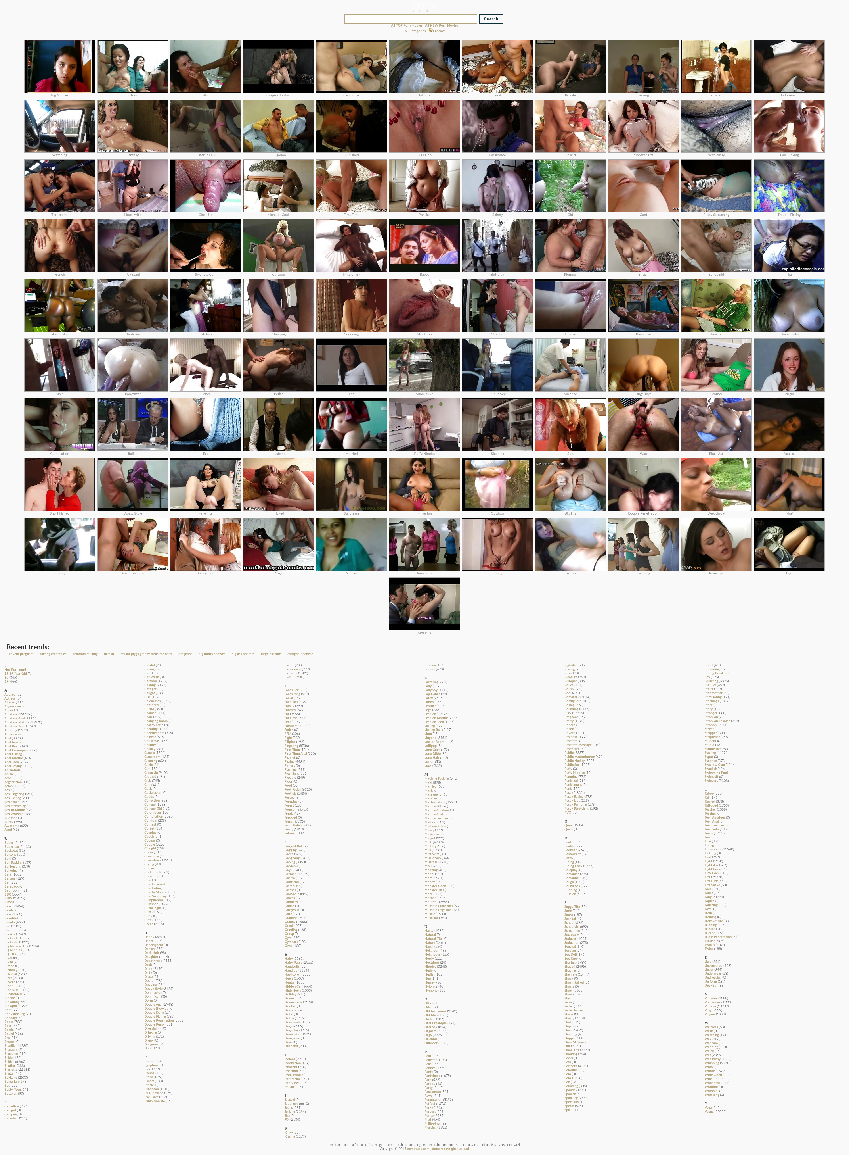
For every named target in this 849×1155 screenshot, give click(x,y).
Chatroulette (153, 725)
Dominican (152, 996)
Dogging (150, 984)
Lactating (431, 682)
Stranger (711, 713)
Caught (149, 693)
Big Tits (10, 954)
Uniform (711, 981)
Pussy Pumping (575, 804)
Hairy (289, 958)
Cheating (151, 729)
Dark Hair (151, 953)
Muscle (429, 914)
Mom (428, 878)
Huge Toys (292, 1030)
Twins (709, 949)
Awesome (11, 826)
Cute (147, 920)
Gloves (290, 898)
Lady (428, 686)
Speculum (571, 1102)
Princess (570, 725)
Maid (428, 782)
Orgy (428, 1035)
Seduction (571, 942)
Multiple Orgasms (437, 910)
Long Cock (432, 749)
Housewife (293, 1022)
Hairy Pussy (293, 962)
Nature (429, 942)
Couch (149, 836)
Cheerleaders (154, 733)
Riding (569, 862)
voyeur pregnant (21, 654)
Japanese (291, 1103)
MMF (428, 866)
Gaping (290, 862)
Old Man (431, 1015)
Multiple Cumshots (438, 906)
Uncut (709, 969)
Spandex (570, 1090)
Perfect (429, 1103)
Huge (289, 1026)
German (290, 874)
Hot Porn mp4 (15, 669)
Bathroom (12, 890)
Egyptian (151, 1065)
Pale (427, 1064)
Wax (708, 1039)
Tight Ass (711, 865)
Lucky (428, 765)
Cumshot (151, 904)
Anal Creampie (15, 750)
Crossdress (152, 860)
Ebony (149, 1061)
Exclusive (151, 1097)
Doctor (149, 980)
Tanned (710, 801)
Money (429, 882)
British (9, 1061)
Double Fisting (155, 1016)
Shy (567, 998)
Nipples (430, 966)
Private (569, 733)
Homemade (293, 1002)
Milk (427, 850)
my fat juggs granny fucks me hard (146, 654)
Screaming (572, 930)
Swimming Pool (716, 772)
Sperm (569, 1106)
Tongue (710, 897)
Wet (708, 1055)
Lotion (429, 761)
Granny (290, 922)
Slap (567, 1026)
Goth (288, 914)
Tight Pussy (713, 869)
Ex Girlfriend (153, 1093)
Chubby (150, 745)
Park (427, 1080)
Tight (708, 861)
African (9, 702)
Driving (149, 1036)
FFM (288, 734)
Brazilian (10, 1045)
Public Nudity (574, 761)
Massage (431, 794)
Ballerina (11, 870)
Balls (8, 874)
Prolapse (571, 737)
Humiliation (293, 1034)
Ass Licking (12, 798)
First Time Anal (296, 753)
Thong (709, 845)
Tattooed (711, 805)
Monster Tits (434, 890)
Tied (708, 857)
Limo (428, 734)
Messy (429, 830)
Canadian (11, 1118)
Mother (430, 898)
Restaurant (572, 854)
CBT (147, 697)
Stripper (711, 733)
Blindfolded (13, 994)
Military (430, 846)
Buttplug (10, 1093)
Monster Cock (435, 886)
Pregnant (571, 717)
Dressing (150, 1028)
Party (428, 1088)
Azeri (8, 830)
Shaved (569, 966)
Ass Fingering (14, 794)
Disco (148, 976)
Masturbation (434, 802)
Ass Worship (13, 814)
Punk (568, 788)
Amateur (10, 714)
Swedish (711, 769)
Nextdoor (431, 962)
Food (288, 785)
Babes (9, 842)
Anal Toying (13, 766)
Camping (11, 1114)
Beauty (9, 922)
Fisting (289, 761)
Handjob (291, 970)
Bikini (8, 962)
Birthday (10, 970)
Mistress (431, 862)
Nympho (431, 990)
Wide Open (713, 1075)
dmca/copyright (444, 1149)
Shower (570, 994)
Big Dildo (11, 942)
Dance (149, 941)
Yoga (708, 1107)
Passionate (432, 1092)
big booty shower (212, 654)
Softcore (570, 1066)
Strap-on (711, 717)
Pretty (569, 721)
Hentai (290, 982)
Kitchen (430, 665)
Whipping (712, 1063)
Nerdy (429, 958)
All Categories (415, 31)
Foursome (292, 809)
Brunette (10, 1069)
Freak (289, 813)
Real (567, 842)
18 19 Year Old (15, 673)
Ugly (708, 961)
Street (709, 729)
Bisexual (10, 974)
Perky (428, 1107)
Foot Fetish (293, 789)
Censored (151, 705)
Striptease (712, 737)
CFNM (149, 709)
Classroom (152, 757)
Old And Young (435, 1011)
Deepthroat (153, 961)
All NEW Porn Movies (441, 25)
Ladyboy (431, 690)
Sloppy (569, 1038)
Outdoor (431, 1043)
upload (464, 1149)
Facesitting (292, 694)
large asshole (271, 654)
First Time (292, 749)
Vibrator (711, 998)
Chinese (150, 737)
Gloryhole (292, 894)
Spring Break (714, 673)
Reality (569, 846)
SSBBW (710, 685)
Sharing (570, 962)
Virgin (709, 1010)
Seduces (570, 938)
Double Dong (154, 1012)
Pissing (569, 669)
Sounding (571, 1086)
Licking (429, 726)
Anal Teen (11, 762)
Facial (289, 698)
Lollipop (430, 746)
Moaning (431, 870)
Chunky (149, 749)
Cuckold (150, 872)
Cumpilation (153, 900)
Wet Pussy (713, 1059)
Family (289, 706)
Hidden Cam (294, 986)
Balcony (10, 854)
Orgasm (430, 1031)
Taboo (709, 793)
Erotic (148, 1077)
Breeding (11, 1053)
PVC (567, 812)
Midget (429, 838)
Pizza (568, 673)
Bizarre (9, 982)
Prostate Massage (578, 745)
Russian (570, 894)
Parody (429, 1084)
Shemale (570, 974)
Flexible (290, 777)
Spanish (570, 1094)
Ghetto (290, 878)
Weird (709, 1051)
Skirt (568, 1022)
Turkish (710, 941)
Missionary (432, 858)
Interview (292, 1083)
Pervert (430, 1111)
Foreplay (291, 801)
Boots (8, 1022)
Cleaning (150, 761)
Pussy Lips (572, 800)
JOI (287, 1119)
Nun (427, 978)
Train (708, 913)
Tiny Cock (712, 873)
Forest (289, 805)
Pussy (568, 792)
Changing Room (156, 721)
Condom (150, 820)
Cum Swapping (155, 896)
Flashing (291, 769)
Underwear (713, 973)
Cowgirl (150, 848)
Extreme (291, 673)
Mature (430, 806)
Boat (8, 1010)
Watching (712, 1035)
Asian (8, 786)
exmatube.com (418, 1149)
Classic (149, 753)
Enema (149, 1073)
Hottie (289, 1018)
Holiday (290, 994)
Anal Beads (12, 746)
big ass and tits (243, 654)
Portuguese (572, 701)
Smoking (570, 1054)
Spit (567, 1110)
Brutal (9, 1073)
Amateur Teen (14, 726)
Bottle (9, 1030)
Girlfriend (292, 882)
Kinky (289, 1132)
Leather (430, 706)
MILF (428, 842)
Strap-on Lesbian (717, 721)
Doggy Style (153, 988)
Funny (289, 829)
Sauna (568, 915)
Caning (149, 669)
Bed (7, 926)
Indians (290, 1059)
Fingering (291, 746)
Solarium (571, 1070)
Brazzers (10, 1049)
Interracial (292, 1079)
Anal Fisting (13, 754)
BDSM (9, 902)
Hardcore (292, 974)
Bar (7, 882)
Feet (288, 722)
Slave (568, 1030)
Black (8, 986)
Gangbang (292, 858)
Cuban (149, 868)
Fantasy (290, 710)
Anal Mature (13, 758)
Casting (150, 685)
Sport (709, 665)
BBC (7, 894)
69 (6, 681)
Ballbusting (12, 866)
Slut (567, 1046)
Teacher (710, 809)
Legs (427, 710)
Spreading (712, 669)
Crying (149, 864)
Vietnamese (713, 1002)
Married (430, 786)
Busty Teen (12, 1089)
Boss (8, 1026)
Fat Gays (291, 718)
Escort (149, 1081)
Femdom (291, 726)
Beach (8, 906)
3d (6, 677)
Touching (711, 905)
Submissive (713, 749)
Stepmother (714, 693)
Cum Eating (153, 888)
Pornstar (570, 697)
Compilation (153, 816)
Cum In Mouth (155, 892)
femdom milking (85, 654)
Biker (8, 958)
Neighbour (432, 954)
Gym (288, 938)
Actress (10, 698)
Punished (571, 780)
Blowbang (11, 1002)
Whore (710, 1071)
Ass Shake (11, 802)
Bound (9, 1034)
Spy (707, 677)
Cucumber (152, 876)
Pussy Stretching (576, 808)
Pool (567, 693)
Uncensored (714, 965)
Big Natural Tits (16, 946)
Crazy (148, 852)
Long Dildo (432, 753)
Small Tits (571, 1050)
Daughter (151, 957)
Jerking (290, 1111)
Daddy (149, 937)
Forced (290, 797)
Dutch (148, 1048)
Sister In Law (574, 1010)
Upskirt (710, 985)
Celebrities (152, 701)
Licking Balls (433, 730)
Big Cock (11, 938)
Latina (429, 702)
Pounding (571, 709)
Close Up (151, 772)
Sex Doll (570, 954)
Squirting (711, 681)
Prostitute (572, 749)
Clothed (150, 776)
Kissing (290, 1136)
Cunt (147, 912)
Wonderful (713, 1083)
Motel (429, 894)
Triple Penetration (718, 937)
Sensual (570, 946)
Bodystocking (14, 1014)
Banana (9, 878)
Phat (427, 1119)
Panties (430, 1068)
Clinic (148, 765)
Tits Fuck (711, 881)
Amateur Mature (16, 722)
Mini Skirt (431, 854)
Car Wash (151, 677)
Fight (288, 738)
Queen (569, 825)
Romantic (571, 878)
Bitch (8, 978)
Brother (10, 1065)
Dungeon (151, 1044)
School (569, 922)
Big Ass (9, 934)
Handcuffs (292, 966)
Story (709, 709)
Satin (568, 911)
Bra (7, 1038)
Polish (569, 689)
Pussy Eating (573, 796)
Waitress (711, 1027)
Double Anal (153, 1004)
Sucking (710, 753)
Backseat (11, 850)
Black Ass (11, 990)
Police (569, 685)
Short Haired (574, 982)
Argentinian (13, 782)
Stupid (709, 745)
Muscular (431, 918)
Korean (429, 669)
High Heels (293, 990)
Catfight (150, 689)
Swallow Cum (715, 765)
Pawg (428, 1095)
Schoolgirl (571, 926)
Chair (148, 717)
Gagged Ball (294, 846)
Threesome (713, 849)
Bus (7, 1085)
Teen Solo (712, 829)
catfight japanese (300, 654)
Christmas (152, 741)
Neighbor (431, 950)
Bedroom (11, 930)
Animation (12, 770)
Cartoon (150, 681)
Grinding (291, 930)
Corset (149, 828)
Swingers (711, 780)
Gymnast (291, 942)
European (151, 1089)
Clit (147, 769)
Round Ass (572, 886)
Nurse (429, 982)
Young (709, 1111)
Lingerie (430, 738)
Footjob (290, 793)
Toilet (709, 893)
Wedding (711, 1047)
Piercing (430, 1127)
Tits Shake (712, 885)
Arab (8, 778)
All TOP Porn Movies (407, 25)
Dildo (148, 969)
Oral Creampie (435, 1023)
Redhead (570, 850)
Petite (429, 1115)
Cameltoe (11, 1106)
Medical (430, 822)
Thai (708, 841)
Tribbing (711, 925)
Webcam (711, 1043)
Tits (707, 877)
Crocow (439, 31)
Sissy (568, 1002)
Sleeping (570, 1034)
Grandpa (291, 918)
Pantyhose (432, 1076)
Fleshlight (292, 773)
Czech (148, 924)
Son (567, 1082)
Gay (288, 870)
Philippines (432, 1123)
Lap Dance (432, 694)
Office (429, 1003)
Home (289, 998)
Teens (709, 833)
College (150, 804)
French (289, 821)
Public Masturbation (579, 757)
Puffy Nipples (574, 772)
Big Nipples (13, 950)
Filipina (290, 742)
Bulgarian (11, 1081)
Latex (428, 698)
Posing (569, 705)
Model (429, 874)
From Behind (294, 825)
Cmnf (148, 784)
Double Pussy (154, 1024)
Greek (289, 926)
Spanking (571, 1098)
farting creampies (53, 654)
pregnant (185, 654)
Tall (707, 797)
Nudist (429, 974)
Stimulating (713, 697)
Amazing (10, 730)
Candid (149, 665)
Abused (10, 694)
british (109, 654)
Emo (147, 1069)
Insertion (291, 1071)
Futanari (291, 833)
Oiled (428, 1007)
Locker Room (434, 742)
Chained (150, 713)
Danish (149, 949)
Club (147, 780)
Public (569, 753)
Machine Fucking (436, 778)
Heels (289, 978)
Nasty (429, 930)
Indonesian (293, 1063)
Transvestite (714, 921)
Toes (708, 889)
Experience (293, 669)
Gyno (289, 945)
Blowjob (10, 1006)
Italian (289, 1087)
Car (147, 673)
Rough (569, 882)
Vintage (710, 1006)
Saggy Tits (572, 907)
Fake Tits (291, 702)
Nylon (429, 986)
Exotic (289, 665)
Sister (568, 1006)
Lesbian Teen (434, 722)
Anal (7, 738)
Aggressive (12, 706)
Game (289, 854)
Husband (291, 1046)
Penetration (433, 1099)
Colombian (152, 812)
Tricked (710, 933)
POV (567, 713)
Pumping (570, 776)
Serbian (570, 950)
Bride (8, 1057)
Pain (427, 1056)
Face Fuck (292, 690)
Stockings (712, 701)
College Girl (153, 808)
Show (568, 990)
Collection (152, 800)
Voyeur (710, 1014)
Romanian (571, 874)
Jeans (289, 1107)
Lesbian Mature (436, 718)
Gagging (291, 850)
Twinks (710, 945)
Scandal (570, 919)
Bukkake (10, 1077)
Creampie (151, 856)
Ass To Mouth (14, 810)
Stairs (709, 689)
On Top (429, 1019)
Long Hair (431, 757)
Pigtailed (571, 665)
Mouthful (431, 902)
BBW (8, 898)
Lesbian (430, 714)
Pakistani (431, 1060)
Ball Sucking (13, 862)
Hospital (291, 1010)
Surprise (711, 761)
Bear (7, 914)
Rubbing (570, 890)
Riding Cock (573, 866)
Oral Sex (430, 1027)
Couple (149, 844)
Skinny (569, 1018)
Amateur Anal (14, 718)
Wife (708, 1079)
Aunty (8, 822)
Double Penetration (159, 1020)
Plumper (570, 681)
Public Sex (572, 765)
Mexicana (431, 834)
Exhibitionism (154, 1101)
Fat (287, 714)
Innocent (291, 1067)
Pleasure (570, 677)
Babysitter (12, 846)
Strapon (711, 725)
